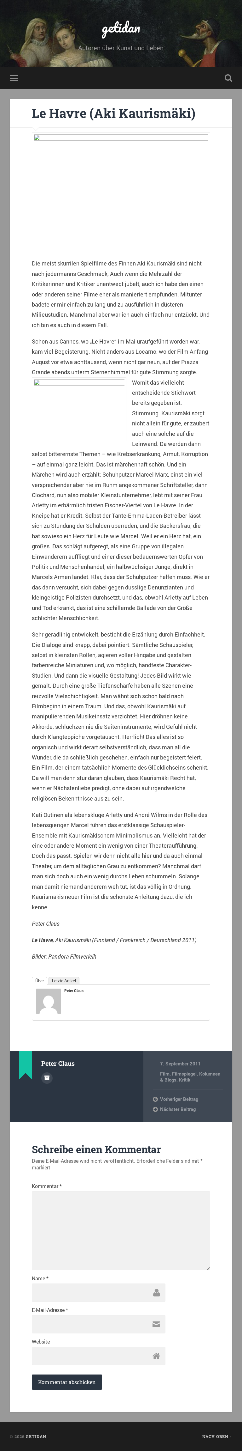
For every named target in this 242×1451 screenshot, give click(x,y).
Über (39, 981)
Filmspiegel (184, 1073)
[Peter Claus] (48, 1011)
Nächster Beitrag (178, 1109)
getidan (121, 27)
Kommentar (47, 1186)
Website (41, 1341)
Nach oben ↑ (217, 1436)
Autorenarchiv (47, 1078)
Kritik (184, 1079)
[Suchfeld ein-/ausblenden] (228, 78)
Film (165, 1073)
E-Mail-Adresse (50, 1310)
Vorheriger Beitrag (179, 1099)
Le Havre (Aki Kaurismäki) (113, 113)
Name (40, 1278)
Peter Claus (74, 990)
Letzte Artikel (64, 981)
